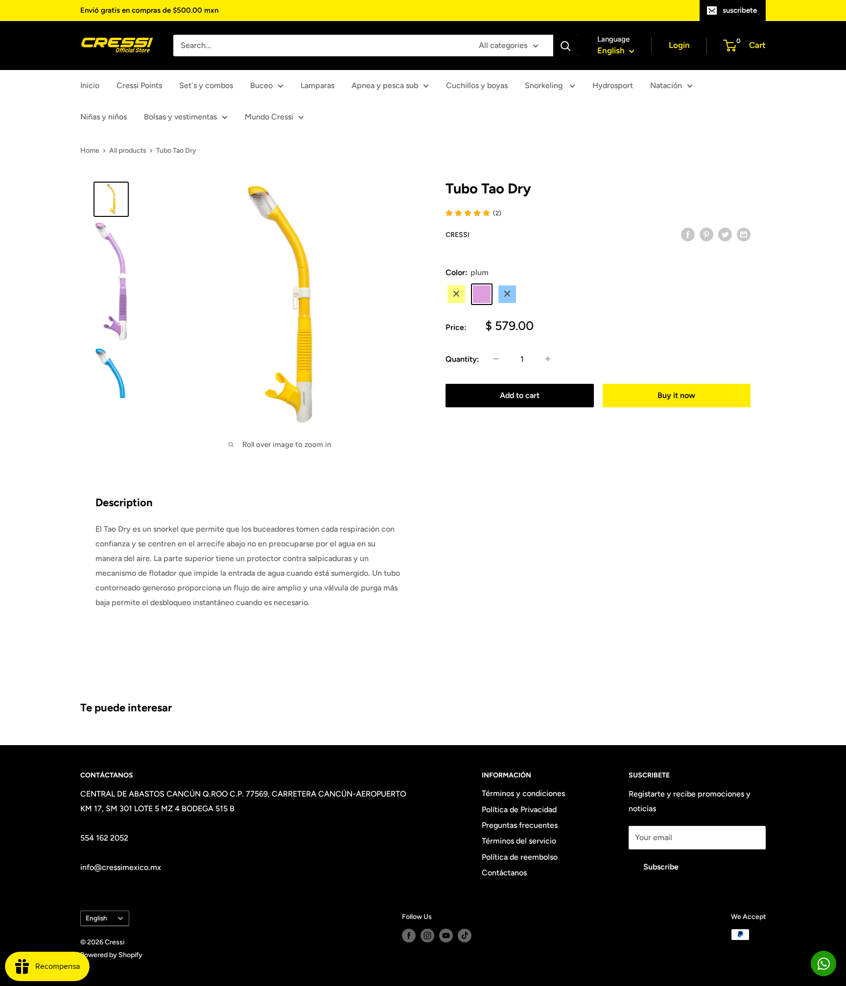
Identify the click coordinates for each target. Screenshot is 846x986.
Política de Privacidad (519, 809)
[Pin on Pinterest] (706, 234)
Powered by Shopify (111, 955)
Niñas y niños (103, 116)
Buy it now (676, 394)
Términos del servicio (519, 840)
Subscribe (661, 866)
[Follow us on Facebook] (409, 935)
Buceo (261, 85)
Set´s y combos (206, 85)
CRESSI (458, 234)
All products (127, 150)
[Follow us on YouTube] (446, 935)
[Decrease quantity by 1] (496, 359)
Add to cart (520, 394)
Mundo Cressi (269, 116)
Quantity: (462, 358)
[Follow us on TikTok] (464, 935)
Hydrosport (612, 85)
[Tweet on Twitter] (725, 234)
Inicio (89, 85)
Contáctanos (504, 872)
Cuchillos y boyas (477, 85)
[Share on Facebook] (688, 234)
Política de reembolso (520, 857)
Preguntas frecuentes (520, 825)
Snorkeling (544, 85)
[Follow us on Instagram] (427, 935)
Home (89, 150)
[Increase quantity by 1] (548, 359)
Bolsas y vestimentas (180, 116)
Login (679, 45)
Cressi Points (139, 85)
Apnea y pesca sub (385, 85)
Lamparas (317, 85)
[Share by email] (744, 234)
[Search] (565, 45)
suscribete (740, 10)
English (96, 918)
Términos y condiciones (523, 793)
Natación (666, 85)
